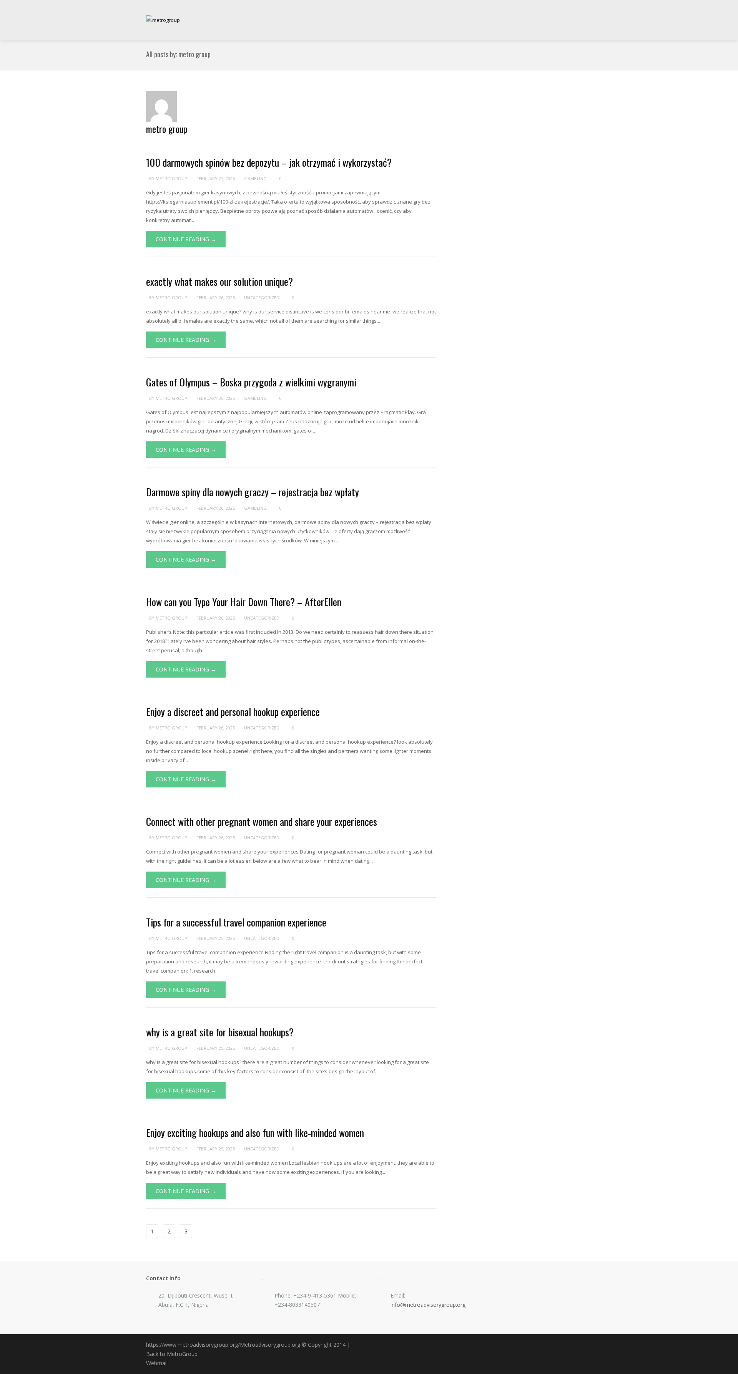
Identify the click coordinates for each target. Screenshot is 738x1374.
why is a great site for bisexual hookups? (220, 1031)
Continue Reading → (186, 239)
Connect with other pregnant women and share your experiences (261, 821)
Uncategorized (261, 297)
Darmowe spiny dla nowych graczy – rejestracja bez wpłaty (252, 491)
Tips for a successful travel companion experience (236, 922)
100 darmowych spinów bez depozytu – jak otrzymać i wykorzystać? (269, 162)
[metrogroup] (163, 20)
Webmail (157, 1363)
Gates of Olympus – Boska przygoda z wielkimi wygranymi (251, 382)
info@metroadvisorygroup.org (428, 1304)
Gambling (255, 178)
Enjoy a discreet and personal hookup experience (233, 711)
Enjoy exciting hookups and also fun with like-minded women (255, 1132)
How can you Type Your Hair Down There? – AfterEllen (243, 601)
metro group (167, 129)
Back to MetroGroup (172, 1353)
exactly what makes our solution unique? (219, 281)
